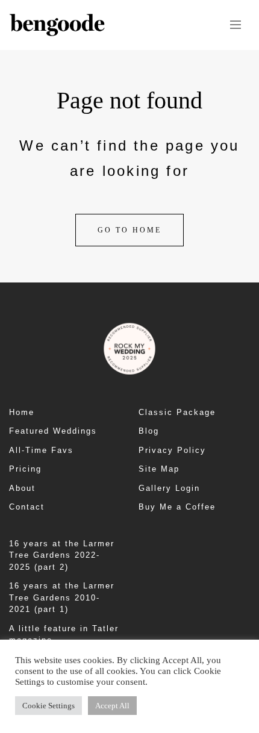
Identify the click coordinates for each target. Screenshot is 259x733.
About (22, 488)
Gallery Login (169, 488)
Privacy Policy (172, 450)
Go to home (129, 230)
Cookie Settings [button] (48, 705)
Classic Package (177, 412)
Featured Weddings (53, 430)
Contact (27, 506)
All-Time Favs (41, 450)
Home (21, 412)
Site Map (159, 468)
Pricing (25, 468)
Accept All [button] (112, 705)
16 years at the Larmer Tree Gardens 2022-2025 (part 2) (61, 555)
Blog (149, 430)
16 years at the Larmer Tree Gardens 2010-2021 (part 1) (61, 597)
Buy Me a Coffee (177, 506)
